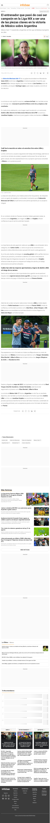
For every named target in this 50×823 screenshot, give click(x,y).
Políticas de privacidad (44, 795)
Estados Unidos (15, 799)
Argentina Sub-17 (6, 443)
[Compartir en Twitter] (37, 73)
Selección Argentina (26, 440)
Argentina (15, 793)
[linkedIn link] (9, 799)
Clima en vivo (35, 8)
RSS (15, 809)
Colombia (15, 795)
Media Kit (35, 802)
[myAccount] (48, 5)
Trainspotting (7, 8)
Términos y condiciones (44, 791)
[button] (2, 5)
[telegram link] (6, 799)
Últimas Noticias (15, 807)
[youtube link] (3, 799)
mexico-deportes (26, 443)
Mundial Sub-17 (15, 443)
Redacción (25, 790)
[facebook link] (3, 796)
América (15, 790)
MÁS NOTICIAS (25, 550)
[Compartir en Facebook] (34, 73)
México (3, 11)
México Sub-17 (37, 440)
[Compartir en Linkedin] (40, 73)
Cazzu (2, 8)
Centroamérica (15, 805)
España (15, 797)
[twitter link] (6, 796)
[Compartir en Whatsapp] (31, 73)
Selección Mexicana (14, 440)
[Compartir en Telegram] (43, 73)
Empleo (25, 793)
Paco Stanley (22, 8)
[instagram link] (9, 796)
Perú (15, 803)
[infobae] (25, 5)
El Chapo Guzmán (14, 8)
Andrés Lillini (4, 440)
